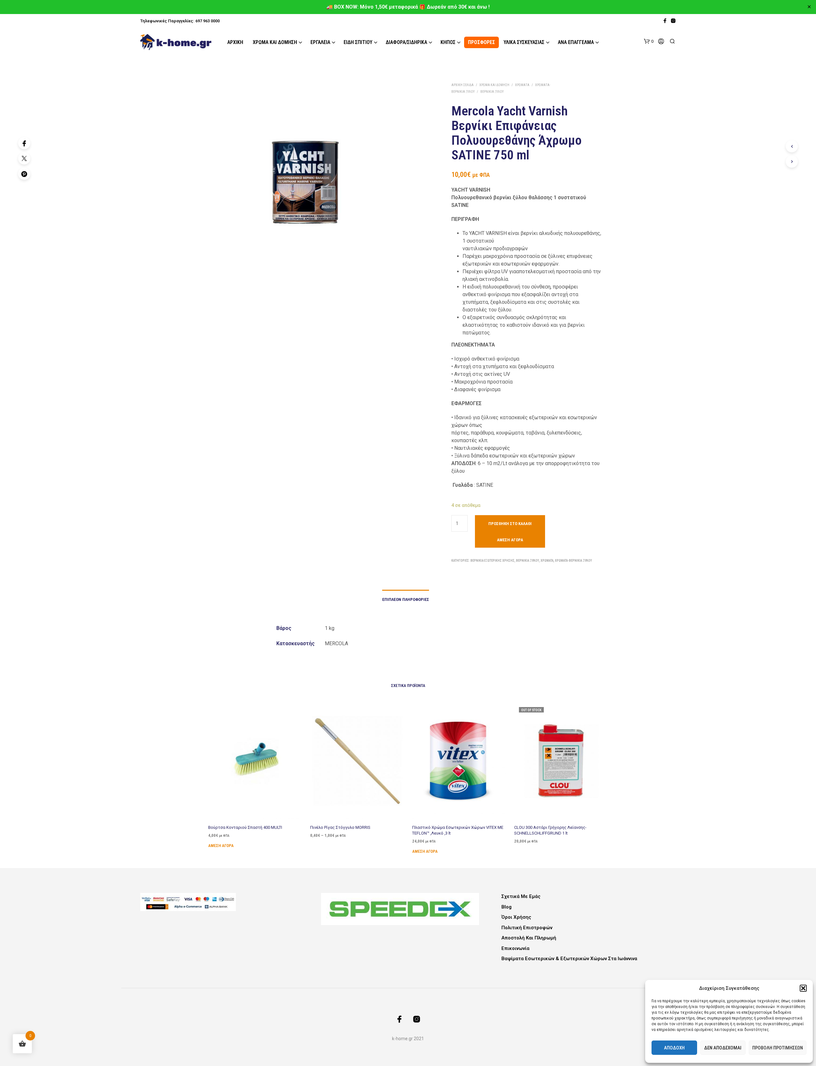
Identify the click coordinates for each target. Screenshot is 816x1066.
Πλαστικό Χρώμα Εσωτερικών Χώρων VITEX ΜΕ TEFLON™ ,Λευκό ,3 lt (457, 830)
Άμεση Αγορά (510, 539)
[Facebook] (24, 143)
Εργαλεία (320, 42)
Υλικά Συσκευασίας (524, 42)
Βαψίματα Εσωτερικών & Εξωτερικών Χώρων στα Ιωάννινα (569, 958)
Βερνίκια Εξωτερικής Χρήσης (492, 560)
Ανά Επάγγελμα (576, 42)
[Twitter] (24, 158)
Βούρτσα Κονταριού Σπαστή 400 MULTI (245, 827)
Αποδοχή (674, 1048)
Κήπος (448, 42)
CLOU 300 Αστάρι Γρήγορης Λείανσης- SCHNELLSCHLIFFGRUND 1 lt (550, 830)
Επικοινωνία (515, 948)
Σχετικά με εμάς (521, 896)
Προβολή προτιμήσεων (777, 1048)
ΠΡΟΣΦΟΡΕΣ (481, 42)
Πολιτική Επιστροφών (526, 928)
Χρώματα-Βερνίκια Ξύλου (573, 560)
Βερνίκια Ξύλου (492, 91)
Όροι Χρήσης (516, 917)
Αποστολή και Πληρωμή (528, 938)
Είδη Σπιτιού (358, 42)
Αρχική (235, 42)
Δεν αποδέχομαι (722, 1048)
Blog (506, 907)
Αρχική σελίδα (462, 85)
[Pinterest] (24, 174)
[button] (803, 988)
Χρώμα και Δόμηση (275, 42)
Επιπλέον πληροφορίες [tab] (405, 599)
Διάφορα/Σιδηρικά (406, 42)
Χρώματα (522, 85)
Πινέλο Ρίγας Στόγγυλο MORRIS (340, 827)
